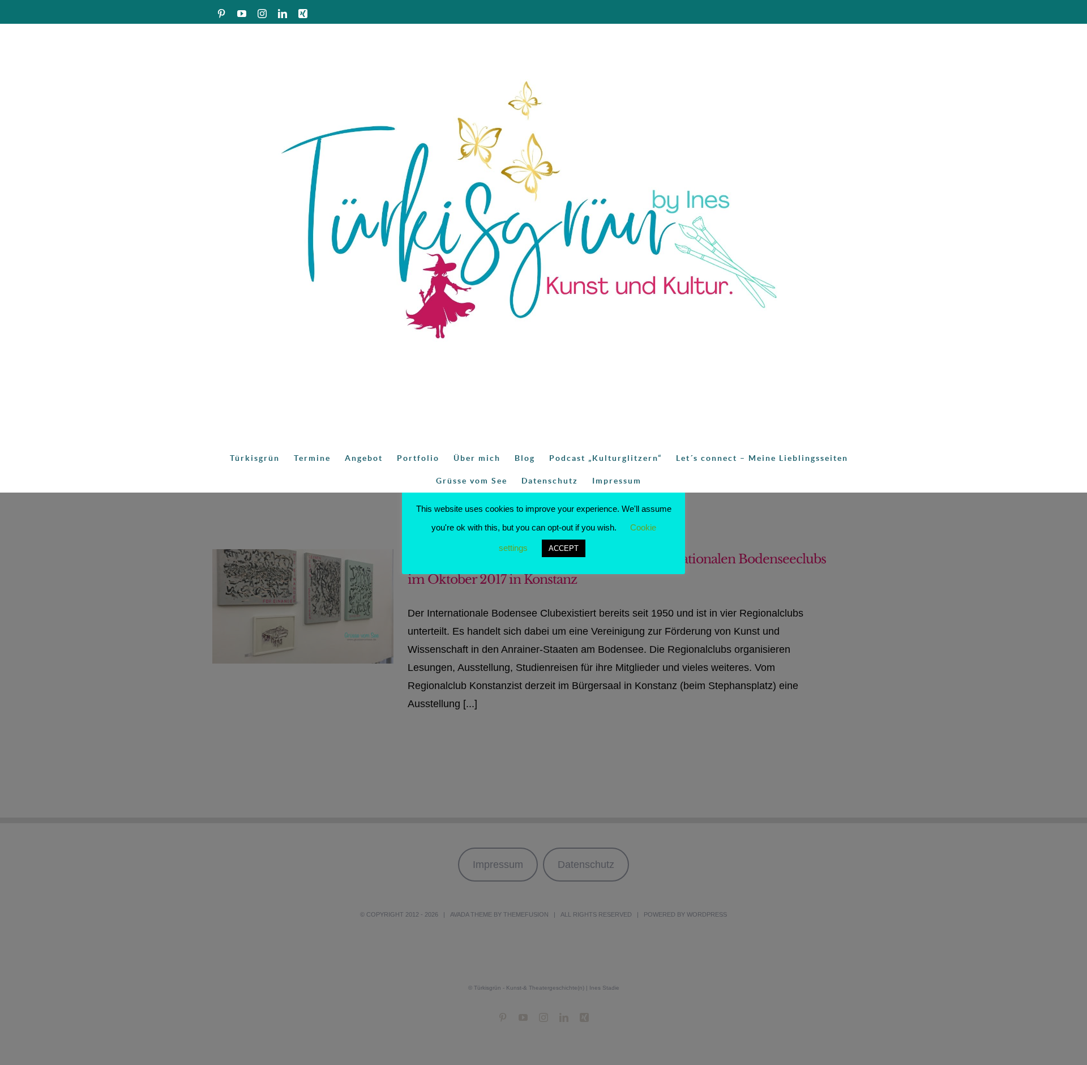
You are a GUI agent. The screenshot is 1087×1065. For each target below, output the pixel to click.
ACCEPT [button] (564, 548)
